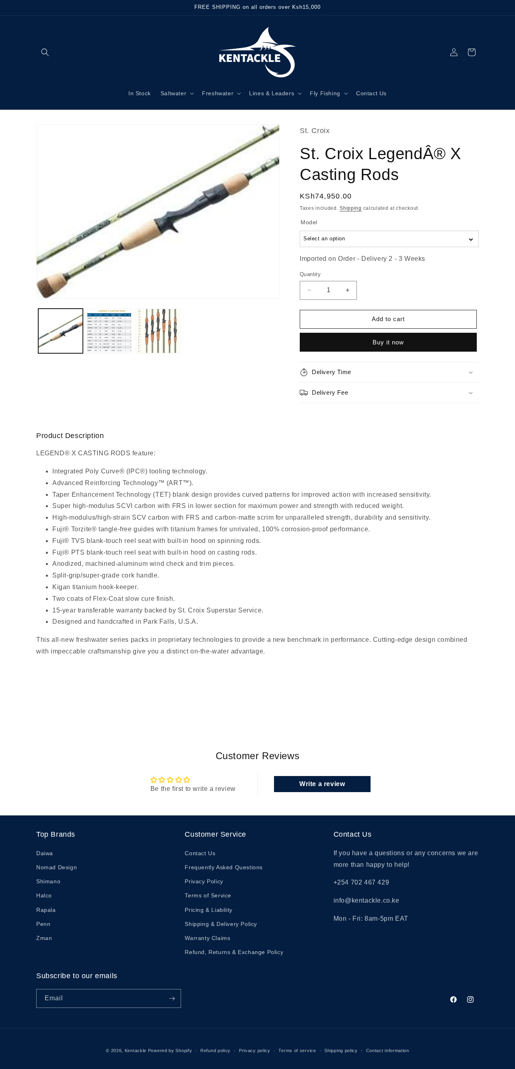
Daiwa (44, 853)
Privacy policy (254, 1050)
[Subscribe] (172, 998)
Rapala (46, 910)
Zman (44, 938)
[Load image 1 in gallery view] (60, 331)
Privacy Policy (204, 881)
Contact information (387, 1050)
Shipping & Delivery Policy (221, 924)
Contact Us (200, 853)
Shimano (48, 881)
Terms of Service (208, 895)
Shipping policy (341, 1050)
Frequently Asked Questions (224, 867)
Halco (44, 895)
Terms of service (297, 1050)
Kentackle (135, 1050)
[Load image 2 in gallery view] (109, 331)
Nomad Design (56, 867)
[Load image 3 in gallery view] (158, 331)
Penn (43, 924)
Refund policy (215, 1050)
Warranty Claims (207, 938)
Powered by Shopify (170, 1050)
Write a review (322, 783)
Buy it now (388, 342)
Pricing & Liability (208, 910)
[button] (45, 52)
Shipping (351, 208)
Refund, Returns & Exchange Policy (234, 952)
